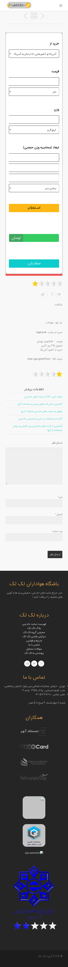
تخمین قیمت (50, 228)
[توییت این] (43, 294)
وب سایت (57, 531)
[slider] (47, 283)
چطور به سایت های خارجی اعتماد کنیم (41, 411)
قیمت (55, 71)
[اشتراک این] (51, 294)
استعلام (34, 207)
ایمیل (58, 514)
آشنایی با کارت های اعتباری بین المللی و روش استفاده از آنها (37, 428)
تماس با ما (34, 644)
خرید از (54, 43)
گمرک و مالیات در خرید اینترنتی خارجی (40, 418)
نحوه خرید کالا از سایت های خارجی (43, 396)
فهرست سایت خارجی (34, 624)
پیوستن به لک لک (34, 653)
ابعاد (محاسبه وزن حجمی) (41, 147)
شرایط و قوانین (34, 640)
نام (60, 497)
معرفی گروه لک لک (34, 632)
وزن (56, 109)
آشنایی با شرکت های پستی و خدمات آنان (39, 404)
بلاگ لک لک (34, 628)
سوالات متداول (34, 649)
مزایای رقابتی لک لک (34, 636)
